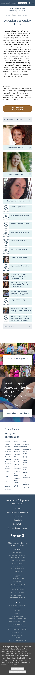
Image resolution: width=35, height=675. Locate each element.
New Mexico (16, 474)
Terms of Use (17, 516)
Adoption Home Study (17, 589)
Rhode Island (25, 452)
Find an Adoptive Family (17, 558)
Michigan (17, 449)
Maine (16, 441)
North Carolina (16, 481)
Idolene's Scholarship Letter (20, 224)
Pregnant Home (17, 552)
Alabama (7, 441)
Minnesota (17, 452)
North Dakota (16, 486)
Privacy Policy (17, 520)
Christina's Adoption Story (16, 201)
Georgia (7, 469)
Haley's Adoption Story (16, 174)
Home (11, 9)
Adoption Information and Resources (17, 606)
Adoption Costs (17, 581)
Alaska (7, 444)
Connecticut (8, 457)
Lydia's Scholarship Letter (19, 249)
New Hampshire (17, 468)
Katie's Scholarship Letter (19, 257)
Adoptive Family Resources (17, 598)
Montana (17, 459)
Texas (25, 467)
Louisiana (8, 489)
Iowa (6, 481)
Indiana (7, 479)
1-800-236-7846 (17, 503)
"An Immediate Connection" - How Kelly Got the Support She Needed (21, 310)
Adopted (17, 613)
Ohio (24, 441)
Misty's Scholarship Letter (19, 240)
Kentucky (7, 486)
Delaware (8, 459)
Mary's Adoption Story (18, 300)
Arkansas (8, 449)
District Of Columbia (8, 462)
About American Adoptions (17, 621)
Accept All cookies (17, 669)
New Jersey (17, 471)
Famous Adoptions (17, 635)
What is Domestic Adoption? (17, 584)
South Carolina (25, 457)
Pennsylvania (26, 449)
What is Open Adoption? (17, 595)
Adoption (17, 610)
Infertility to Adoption (17, 592)
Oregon (25, 446)
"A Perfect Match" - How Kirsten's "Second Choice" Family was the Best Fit (19, 276)
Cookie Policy (17, 524)
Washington (26, 477)
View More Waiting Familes (17, 359)
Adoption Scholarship (20, 15)
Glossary (17, 638)
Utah (24, 470)
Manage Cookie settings (17, 672)
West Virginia (25, 481)
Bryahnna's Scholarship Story (20, 266)
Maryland (17, 444)
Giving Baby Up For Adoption (17, 555)
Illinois (7, 476)
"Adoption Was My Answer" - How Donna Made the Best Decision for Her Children (20, 293)
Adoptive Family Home (17, 579)
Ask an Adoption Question (16, 413)
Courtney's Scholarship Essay (20, 215)
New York (17, 478)
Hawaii (7, 471)
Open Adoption (17, 571)
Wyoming (26, 487)
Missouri (16, 457)
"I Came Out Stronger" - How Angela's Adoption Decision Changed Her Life (20, 284)
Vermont (25, 472)
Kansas (7, 484)
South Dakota (25, 461)
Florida (7, 466)
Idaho (6, 474)
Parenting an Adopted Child (17, 619)
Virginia (25, 475)
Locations (17, 508)
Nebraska (17, 462)
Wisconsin (26, 484)
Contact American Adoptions (17, 512)
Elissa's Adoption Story (18, 207)
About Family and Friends (17, 568)
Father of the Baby (17, 563)
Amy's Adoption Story (16, 148)
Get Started (22, 3)
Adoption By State (17, 616)
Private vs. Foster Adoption (17, 627)
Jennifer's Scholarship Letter (20, 232)
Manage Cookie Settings (17, 528)
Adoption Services (17, 624)
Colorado (8, 454)
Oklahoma (26, 444)
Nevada (16, 464)
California (8, 452)
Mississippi (17, 454)
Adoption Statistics (17, 632)
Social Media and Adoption (17, 640)
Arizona (7, 446)
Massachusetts (17, 446)
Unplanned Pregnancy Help (17, 560)
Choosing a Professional (17, 587)
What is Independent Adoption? (17, 630)
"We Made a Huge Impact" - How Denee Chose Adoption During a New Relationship (20, 318)
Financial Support (17, 566)
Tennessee (26, 465)
